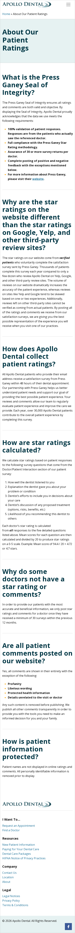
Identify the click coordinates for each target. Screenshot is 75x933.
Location (8, 877)
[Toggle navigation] (68, 4)
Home (6, 14)
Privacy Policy (11, 901)
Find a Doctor (11, 830)
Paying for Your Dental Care (20, 849)
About (6, 882)
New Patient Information (18, 845)
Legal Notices (11, 896)
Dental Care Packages (16, 854)
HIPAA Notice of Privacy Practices (24, 858)
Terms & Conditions (15, 905)
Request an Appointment (18, 826)
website (38, 179)
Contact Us (9, 873)
